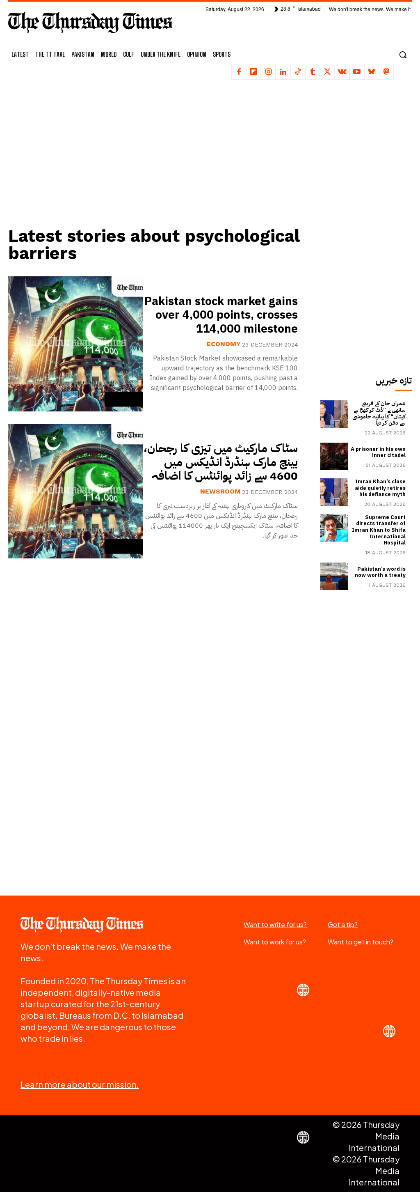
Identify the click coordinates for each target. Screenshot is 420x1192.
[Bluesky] (371, 72)
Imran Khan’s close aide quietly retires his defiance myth (380, 488)
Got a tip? (343, 924)
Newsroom (220, 491)
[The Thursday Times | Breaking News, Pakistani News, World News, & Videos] (90, 22)
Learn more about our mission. (80, 1084)
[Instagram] (268, 72)
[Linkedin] (283, 72)
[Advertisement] (157, 158)
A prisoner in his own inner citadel (378, 452)
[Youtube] (356, 72)
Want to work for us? (275, 941)
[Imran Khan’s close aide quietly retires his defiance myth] (334, 492)
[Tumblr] (312, 72)
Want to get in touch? (360, 941)
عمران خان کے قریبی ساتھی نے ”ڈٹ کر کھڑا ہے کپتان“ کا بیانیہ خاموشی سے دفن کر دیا (379, 413)
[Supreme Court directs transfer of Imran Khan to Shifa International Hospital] (334, 528)
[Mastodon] (386, 72)
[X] (327, 72)
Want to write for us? (275, 924)
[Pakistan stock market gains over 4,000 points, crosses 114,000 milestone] (75, 343)
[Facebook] (238, 72)
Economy (224, 344)
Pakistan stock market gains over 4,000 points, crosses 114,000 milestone (221, 315)
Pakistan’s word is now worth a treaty (380, 572)
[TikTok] (297, 72)
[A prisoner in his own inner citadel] (334, 456)
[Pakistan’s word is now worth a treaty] (334, 576)
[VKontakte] (342, 72)
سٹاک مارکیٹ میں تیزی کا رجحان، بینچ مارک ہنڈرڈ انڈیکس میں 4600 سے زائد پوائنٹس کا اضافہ (221, 462)
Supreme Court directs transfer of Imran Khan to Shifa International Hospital (379, 530)
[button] (403, 55)
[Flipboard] (253, 72)
